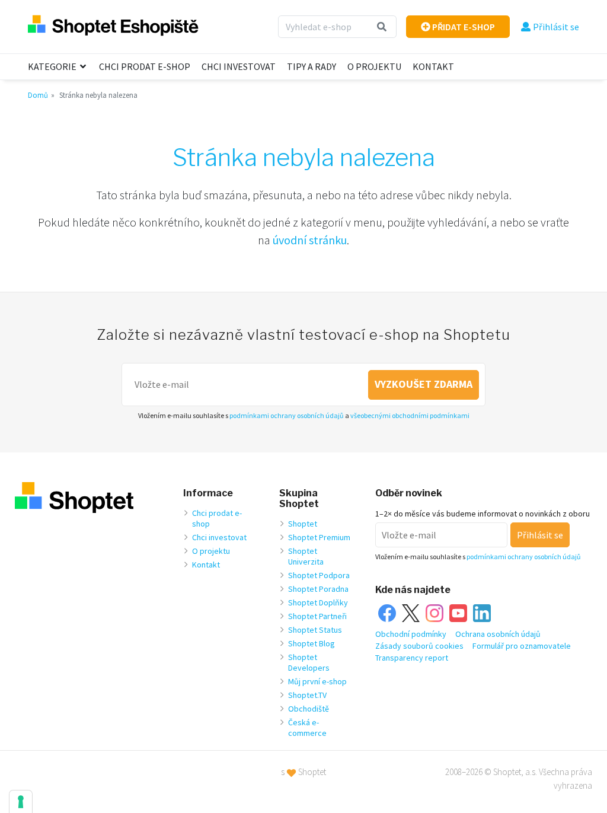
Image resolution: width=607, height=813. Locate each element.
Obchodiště (308, 708)
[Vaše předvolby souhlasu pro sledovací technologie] (20, 801)
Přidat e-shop (462, 27)
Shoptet (302, 523)
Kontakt (433, 66)
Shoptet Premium (319, 537)
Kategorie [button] (53, 66)
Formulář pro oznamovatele (521, 645)
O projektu (374, 66)
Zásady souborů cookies (419, 645)
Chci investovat (239, 66)
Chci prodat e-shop (144, 66)
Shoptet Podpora (319, 575)
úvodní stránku (310, 239)
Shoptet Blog (311, 643)
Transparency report (411, 657)
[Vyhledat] (382, 26)
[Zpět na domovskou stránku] (113, 26)
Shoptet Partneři (317, 616)
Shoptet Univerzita (306, 556)
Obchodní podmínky (410, 634)
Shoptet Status (315, 629)
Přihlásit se (556, 27)
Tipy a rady (311, 66)
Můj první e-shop (317, 681)
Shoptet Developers (309, 662)
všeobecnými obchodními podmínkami (409, 415)
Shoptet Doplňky (318, 602)
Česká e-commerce (307, 727)
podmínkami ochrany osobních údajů (286, 415)
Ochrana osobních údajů (498, 634)
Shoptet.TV (307, 695)
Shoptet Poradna (318, 589)
